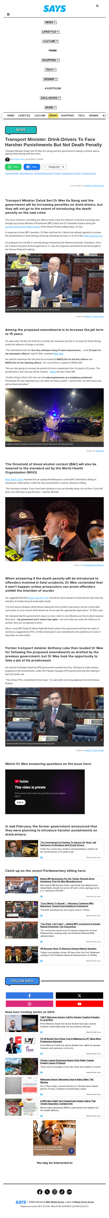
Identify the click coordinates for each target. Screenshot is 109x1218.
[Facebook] (39, 1191)
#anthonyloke (12, 173)
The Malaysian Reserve (93, 565)
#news (57, 173)
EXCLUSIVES (49, 98)
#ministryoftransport (44, 173)
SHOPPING (49, 60)
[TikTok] (62, 1191)
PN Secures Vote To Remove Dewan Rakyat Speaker (68, 948)
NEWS (49, 22)
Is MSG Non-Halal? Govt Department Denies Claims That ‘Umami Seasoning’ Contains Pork (68, 1102)
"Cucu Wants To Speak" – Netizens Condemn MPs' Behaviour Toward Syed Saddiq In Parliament (67, 905)
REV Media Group (55, 1202)
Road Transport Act (93, 236)
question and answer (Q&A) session (22, 227)
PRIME (53, 50)
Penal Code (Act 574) (38, 598)
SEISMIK (49, 79)
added (53, 372)
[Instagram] (54, 1191)
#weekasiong (89, 173)
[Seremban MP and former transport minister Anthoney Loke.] (54, 714)
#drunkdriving (26, 173)
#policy (78, 173)
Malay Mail (58, 354)
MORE (49, 107)
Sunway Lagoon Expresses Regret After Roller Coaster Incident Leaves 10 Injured (67, 1061)
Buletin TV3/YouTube (94, 186)
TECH (49, 69)
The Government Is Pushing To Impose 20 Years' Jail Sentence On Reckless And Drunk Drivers (68, 844)
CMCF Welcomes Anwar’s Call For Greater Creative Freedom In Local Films (70, 1018)
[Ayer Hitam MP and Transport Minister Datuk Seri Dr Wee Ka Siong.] (54, 280)
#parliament (68, 173)
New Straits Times (14, 479)
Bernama (100, 451)
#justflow (53, 88)
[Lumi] (69, 1191)
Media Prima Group (84, 1202)
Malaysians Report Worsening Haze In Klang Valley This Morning (67, 1080)
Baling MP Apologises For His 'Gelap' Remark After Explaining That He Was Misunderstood (67, 880)
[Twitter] (47, 1191)
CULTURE (49, 41)
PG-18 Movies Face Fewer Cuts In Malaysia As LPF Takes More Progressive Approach (70, 1040)
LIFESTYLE (49, 31)
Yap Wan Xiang (19, 159)
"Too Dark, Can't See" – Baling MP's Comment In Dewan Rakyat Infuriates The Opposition (70, 925)
